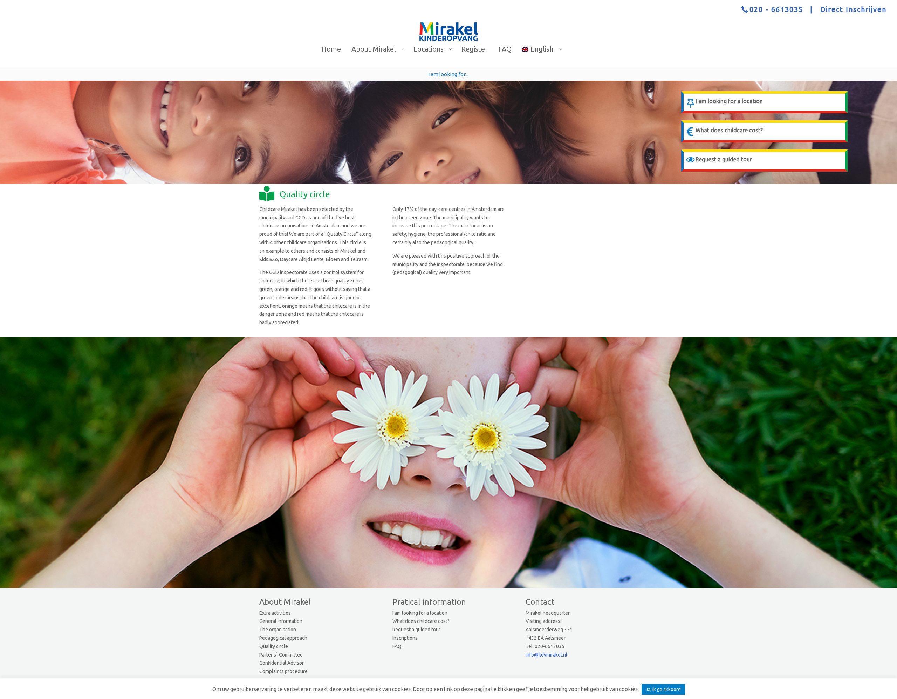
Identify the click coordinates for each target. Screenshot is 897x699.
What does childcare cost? (421, 621)
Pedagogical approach (283, 638)
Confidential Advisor (281, 663)
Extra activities (275, 613)
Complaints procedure (283, 671)
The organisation (277, 629)
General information (280, 621)
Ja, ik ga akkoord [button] (663, 689)
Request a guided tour (416, 629)
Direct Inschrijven (853, 9)
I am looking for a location (419, 613)
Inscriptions (405, 638)
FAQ (397, 646)
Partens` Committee (281, 655)
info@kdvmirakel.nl (546, 655)
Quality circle (273, 646)
